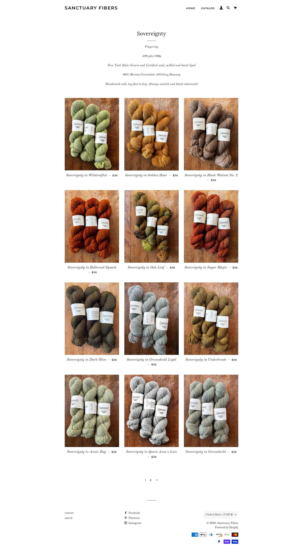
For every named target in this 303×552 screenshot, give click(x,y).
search (69, 518)
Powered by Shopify (226, 527)
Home (190, 8)
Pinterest (134, 518)
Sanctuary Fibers (91, 8)
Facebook (134, 513)
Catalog (208, 8)
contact (69, 513)
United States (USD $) (219, 514)
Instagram (134, 523)
